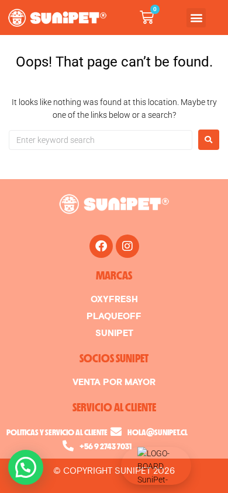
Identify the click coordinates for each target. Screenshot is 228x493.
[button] (196, 17)
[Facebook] (101, 246)
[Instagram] (127, 246)
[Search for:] (100, 140)
